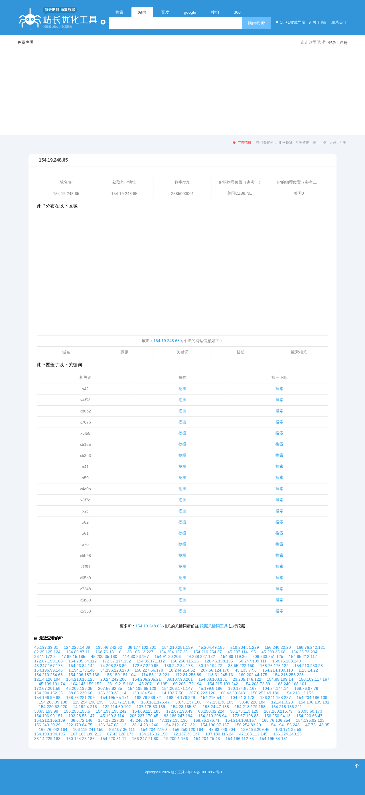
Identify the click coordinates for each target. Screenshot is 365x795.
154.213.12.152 (299, 693)
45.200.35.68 (273, 652)
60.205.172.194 (187, 684)
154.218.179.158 (250, 706)
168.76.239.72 (148, 697)
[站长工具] (58, 18)
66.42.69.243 (233, 693)
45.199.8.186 (210, 688)
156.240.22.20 (278, 647)
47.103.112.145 (253, 734)
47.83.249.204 (222, 729)
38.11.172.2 (45, 656)
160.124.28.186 (80, 738)
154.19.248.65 (166, 340)
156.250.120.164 (188, 729)
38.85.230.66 (80, 693)
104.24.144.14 (275, 688)
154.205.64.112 (82, 661)
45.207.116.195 (153, 684)
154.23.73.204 (304, 652)
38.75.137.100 (188, 702)
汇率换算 (286, 143)
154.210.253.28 (308, 665)
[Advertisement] (182, 89)
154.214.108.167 (240, 720)
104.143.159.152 (86, 684)
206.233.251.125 (267, 656)
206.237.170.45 (144, 715)
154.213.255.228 (288, 674)
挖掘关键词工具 (214, 626)
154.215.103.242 (222, 684)
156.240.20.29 (47, 725)
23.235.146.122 (247, 679)
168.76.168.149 (286, 661)
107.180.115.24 (219, 734)
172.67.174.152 (116, 661)
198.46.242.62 (109, 647)
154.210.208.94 (212, 715)
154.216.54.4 (213, 697)
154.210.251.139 (177, 647)
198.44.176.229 (181, 697)
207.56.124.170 (215, 670)
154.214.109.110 (277, 670)
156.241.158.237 (275, 697)
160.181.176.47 (155, 702)
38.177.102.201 (142, 647)
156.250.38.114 (112, 693)
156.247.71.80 (145, 738)
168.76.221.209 (80, 697)
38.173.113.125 (244, 711)
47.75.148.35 (317, 725)
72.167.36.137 (186, 734)
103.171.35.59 (288, 729)
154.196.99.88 (47, 697)
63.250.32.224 (211, 711)
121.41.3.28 (282, 702)
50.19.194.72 (210, 665)
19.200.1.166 (176, 738)
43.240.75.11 (142, 720)
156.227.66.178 (149, 670)
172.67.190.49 (179, 711)
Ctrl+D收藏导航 (292, 22)
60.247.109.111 (253, 661)
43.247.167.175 (48, 665)
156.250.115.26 (185, 661)
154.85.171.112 (151, 661)
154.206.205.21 (146, 679)
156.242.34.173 (178, 665)
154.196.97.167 (214, 725)
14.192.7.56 (172, 693)
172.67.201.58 (47, 688)
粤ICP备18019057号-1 (204, 772)
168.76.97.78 (306, 688)
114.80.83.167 (136, 656)
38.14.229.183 (47, 738)
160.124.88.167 (242, 688)
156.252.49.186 (265, 693)
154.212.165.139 (49, 720)
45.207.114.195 (242, 652)
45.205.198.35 (79, 688)
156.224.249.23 (287, 734)
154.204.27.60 (154, 729)
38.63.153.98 (46, 711)
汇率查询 (302, 143)
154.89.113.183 (146, 711)
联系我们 (338, 22)
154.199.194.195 (49, 734)
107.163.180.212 (86, 734)
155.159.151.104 (120, 674)
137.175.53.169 (151, 706)
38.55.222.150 (241, 665)
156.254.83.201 (249, 725)
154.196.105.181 (314, 702)
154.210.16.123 (80, 679)
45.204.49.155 (211, 647)
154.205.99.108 (53, 702)
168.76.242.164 (53, 729)
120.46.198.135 (218, 661)
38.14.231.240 (145, 725)
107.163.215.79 (278, 711)
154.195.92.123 (310, 720)
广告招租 (244, 143)
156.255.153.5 (77, 711)
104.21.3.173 (242, 697)
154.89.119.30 (234, 656)
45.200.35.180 (104, 656)
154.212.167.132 (179, 725)
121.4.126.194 (47, 679)
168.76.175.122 (274, 665)
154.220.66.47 (309, 715)
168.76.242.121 (311, 647)
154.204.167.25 (173, 652)
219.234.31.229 (244, 647)
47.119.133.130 (173, 720)
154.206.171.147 (177, 688)
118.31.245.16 (220, 674)
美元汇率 (319, 143)
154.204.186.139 (312, 697)
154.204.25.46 (207, 738)
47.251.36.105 (220, 702)
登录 (332, 42)
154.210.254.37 (207, 652)
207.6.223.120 (202, 693)
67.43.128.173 (120, 734)
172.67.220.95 (145, 665)
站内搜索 (256, 23)
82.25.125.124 (47, 652)
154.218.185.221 (286, 706)
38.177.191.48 (122, 702)
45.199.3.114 (112, 715)
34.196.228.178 (114, 670)
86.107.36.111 (122, 729)
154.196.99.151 (48, 715)
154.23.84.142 (81, 665)
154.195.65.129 (142, 688)
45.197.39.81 (46, 647)
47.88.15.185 (73, 656)
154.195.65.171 (114, 697)
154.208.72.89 (257, 684)
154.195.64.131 (273, 738)
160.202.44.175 (253, 674)
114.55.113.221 (155, 674)
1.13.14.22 (308, 670)
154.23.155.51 (184, 706)
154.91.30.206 (168, 656)
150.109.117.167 (314, 679)
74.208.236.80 (113, 665)
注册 (344, 42)
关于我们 (320, 22)
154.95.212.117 (303, 656)
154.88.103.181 (212, 679)
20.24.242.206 (113, 679)
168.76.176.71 (206, 720)
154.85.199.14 (280, 679)
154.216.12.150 (153, 734)
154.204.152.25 (48, 693)
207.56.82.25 (110, 688)
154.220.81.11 (113, 738)
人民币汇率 (337, 143)
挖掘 (182, 388)
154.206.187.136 (83, 674)
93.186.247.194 (178, 715)
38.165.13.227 (140, 652)
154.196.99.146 (48, 670)
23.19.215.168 (120, 684)
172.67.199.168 (48, 661)
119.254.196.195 (88, 702)
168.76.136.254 (276, 720)
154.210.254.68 (48, 674)
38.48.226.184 (252, 702)
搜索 (279, 388)
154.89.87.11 (78, 652)
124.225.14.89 (77, 647)
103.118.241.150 (88, 729)
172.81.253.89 (188, 674)
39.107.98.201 (180, 679)
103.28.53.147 (81, 715)
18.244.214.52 (182, 670)
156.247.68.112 (112, 725)
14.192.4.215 (85, 706)
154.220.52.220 (53, 706)
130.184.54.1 (144, 693)
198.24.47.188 (216, 706)
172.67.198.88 (245, 715)
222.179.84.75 (79, 725)
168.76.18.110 (108, 652)
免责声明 (25, 42)
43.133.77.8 (246, 670)
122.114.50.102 (117, 706)
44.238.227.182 (200, 656)
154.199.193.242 (111, 711)
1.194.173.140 (81, 670)
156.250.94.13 (277, 715)
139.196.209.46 (255, 729)
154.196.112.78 (240, 738)
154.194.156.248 (284, 725)
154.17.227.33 (111, 720)
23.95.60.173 (310, 711)
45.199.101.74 (52, 684)
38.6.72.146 (81, 720)
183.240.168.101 (291, 684)
